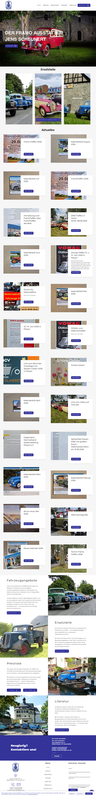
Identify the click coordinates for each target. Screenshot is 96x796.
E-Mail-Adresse (72, 773)
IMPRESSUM (48, 785)
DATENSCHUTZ (48, 788)
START (48, 767)
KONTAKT (48, 778)
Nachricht (71, 778)
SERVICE (47, 771)
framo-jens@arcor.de (64, 750)
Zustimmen (88, 793)
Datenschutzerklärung (33, 794)
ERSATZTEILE (48, 774)
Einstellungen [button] (72, 793)
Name (70, 768)
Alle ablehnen (80, 793)
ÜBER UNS (48, 781)
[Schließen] (94, 793)
